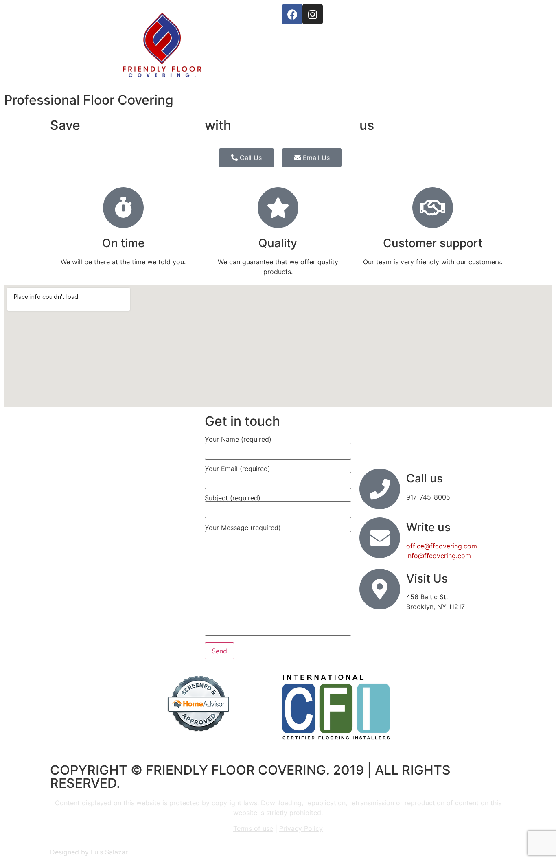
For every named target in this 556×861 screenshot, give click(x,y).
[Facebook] (292, 14)
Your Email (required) (237, 469)
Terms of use (253, 828)
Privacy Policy (301, 828)
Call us (424, 478)
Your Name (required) (238, 439)
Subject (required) (232, 498)
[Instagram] (312, 14)
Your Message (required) (243, 528)
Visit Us (427, 578)
